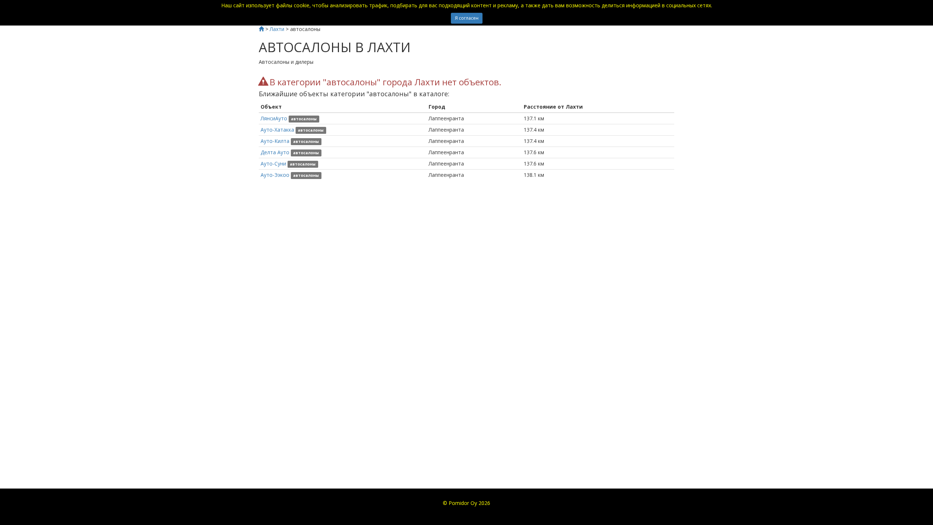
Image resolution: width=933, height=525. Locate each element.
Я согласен (467, 18)
